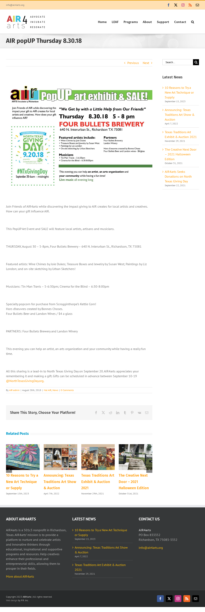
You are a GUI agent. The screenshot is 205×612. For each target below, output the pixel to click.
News (55, 390)
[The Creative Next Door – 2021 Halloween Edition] (135, 446)
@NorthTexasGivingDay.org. (25, 381)
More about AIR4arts (20, 576)
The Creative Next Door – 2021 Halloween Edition (134, 481)
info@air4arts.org (15, 4)
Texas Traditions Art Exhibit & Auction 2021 (97, 481)
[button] (192, 22)
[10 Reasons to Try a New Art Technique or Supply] (23, 446)
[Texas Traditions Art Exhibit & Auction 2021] (98, 446)
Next (146, 63)
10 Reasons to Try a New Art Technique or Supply (22, 481)
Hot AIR (47, 390)
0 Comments (67, 390)
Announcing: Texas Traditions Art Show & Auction (60, 481)
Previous (133, 63)
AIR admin (14, 390)
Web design (11, 600)
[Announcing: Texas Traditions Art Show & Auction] (60, 446)
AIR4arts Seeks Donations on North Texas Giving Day (178, 176)
